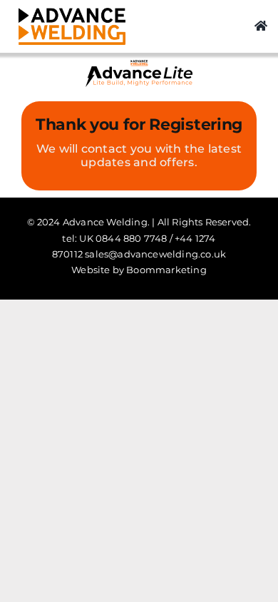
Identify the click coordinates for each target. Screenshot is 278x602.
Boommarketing (166, 269)
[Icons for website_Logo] (72, 13)
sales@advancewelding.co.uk (155, 254)
